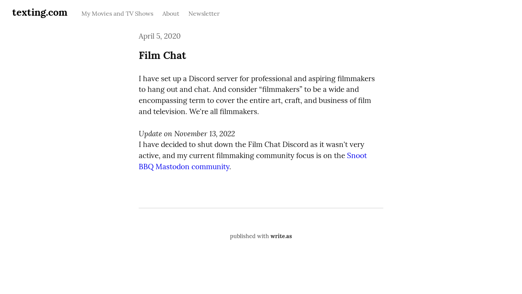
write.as (281, 236)
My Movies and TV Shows (117, 13)
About (170, 13)
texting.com (40, 12)
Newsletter (204, 13)
